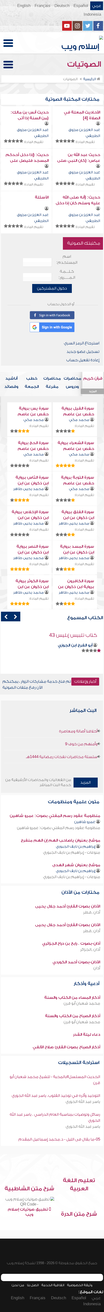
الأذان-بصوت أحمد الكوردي (76, 962)
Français (42, 6)
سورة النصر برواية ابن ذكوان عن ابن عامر (32, 552)
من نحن (18, 1285)
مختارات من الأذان (81, 892)
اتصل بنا (33, 1285)
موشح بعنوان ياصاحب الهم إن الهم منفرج (60, 840)
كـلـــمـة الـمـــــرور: (67, 274)
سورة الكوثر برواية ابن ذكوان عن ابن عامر (32, 587)
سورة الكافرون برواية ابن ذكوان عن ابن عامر (76, 587)
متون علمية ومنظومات (74, 801)
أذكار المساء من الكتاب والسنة (72, 997)
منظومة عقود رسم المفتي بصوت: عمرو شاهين (55, 816)
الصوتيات (85, 64)
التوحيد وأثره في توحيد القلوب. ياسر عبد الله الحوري (56, 1095)
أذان (96, 968)
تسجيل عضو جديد (83, 351)
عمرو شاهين (84, 822)
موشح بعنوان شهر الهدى (76, 865)
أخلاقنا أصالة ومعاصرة (78, 731)
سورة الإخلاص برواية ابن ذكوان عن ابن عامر (30, 518)
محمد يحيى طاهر (28, 489)
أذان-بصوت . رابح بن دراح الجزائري (71, 943)
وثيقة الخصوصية (79, 1285)
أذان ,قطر (91, 912)
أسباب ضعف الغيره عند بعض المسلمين (53, 635)
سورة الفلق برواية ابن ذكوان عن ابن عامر (77, 518)
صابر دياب (83, 645)
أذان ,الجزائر (90, 949)
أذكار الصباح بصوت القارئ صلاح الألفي (66, 1047)
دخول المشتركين (52, 288)
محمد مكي (79, 420)
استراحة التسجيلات (79, 1062)
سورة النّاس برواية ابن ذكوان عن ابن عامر (32, 483)
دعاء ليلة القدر (86, 1034)
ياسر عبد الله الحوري (83, 1101)
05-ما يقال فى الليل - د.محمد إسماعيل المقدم (59, 1139)
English (23, 6)
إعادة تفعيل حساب (82, 360)
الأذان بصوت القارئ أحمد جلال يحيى (67, 906)
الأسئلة (42, 197)
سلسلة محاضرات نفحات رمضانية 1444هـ (61, 757)
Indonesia (92, 14)
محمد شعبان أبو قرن (82, 1003)
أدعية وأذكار (87, 983)
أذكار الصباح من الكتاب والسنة (72, 1016)
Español (81, 6)
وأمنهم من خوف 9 (81, 744)
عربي (96, 6)
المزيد (85, 782)
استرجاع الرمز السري (81, 343)
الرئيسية (90, 79)
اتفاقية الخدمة (52, 1285)
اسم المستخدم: (66, 259)
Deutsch (61, 6)
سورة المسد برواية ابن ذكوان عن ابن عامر (77, 552)
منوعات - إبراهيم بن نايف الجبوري (71, 852)
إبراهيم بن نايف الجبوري (75, 846)
